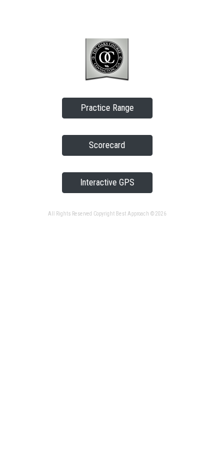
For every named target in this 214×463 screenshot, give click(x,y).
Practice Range (107, 108)
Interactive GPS (107, 182)
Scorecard (107, 145)
